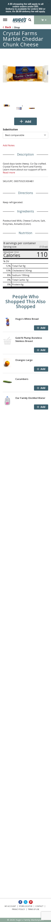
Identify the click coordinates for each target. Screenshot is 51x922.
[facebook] (20, 902)
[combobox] (25, 135)
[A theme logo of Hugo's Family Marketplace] (19, 19)
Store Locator (25, 906)
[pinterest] (31, 902)
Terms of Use (33, 909)
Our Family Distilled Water (30, 398)
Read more (9, 172)
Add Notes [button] (9, 145)
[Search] (29, 18)
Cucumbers (21, 379)
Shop (17, 27)
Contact (39, 906)
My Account (10, 906)
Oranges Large (24, 360)
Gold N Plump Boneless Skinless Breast (28, 339)
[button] (6, 105)
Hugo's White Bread (27, 318)
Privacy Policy (18, 909)
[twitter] (25, 902)
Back (8, 27)
